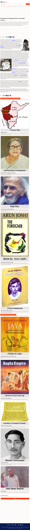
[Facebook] (15, 525)
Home (1, 6)
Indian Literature (10, 6)
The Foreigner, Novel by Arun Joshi (7, 262)
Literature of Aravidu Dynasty (6, 425)
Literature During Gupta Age (6, 398)
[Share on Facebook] (12, 37)
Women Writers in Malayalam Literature (8, 172)
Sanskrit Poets (3, 491)
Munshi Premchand (4, 462)
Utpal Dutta (13, 68)
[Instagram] (22, 525)
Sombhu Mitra (16, 60)
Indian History (5, 6)
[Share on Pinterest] (13, 37)
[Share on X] (10, 37)
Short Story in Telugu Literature (6, 310)
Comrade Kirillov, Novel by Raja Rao (7, 209)
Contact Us (8, 524)
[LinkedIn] (20, 525)
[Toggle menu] (29, 1)
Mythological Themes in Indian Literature (8, 356)
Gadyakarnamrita (4, 132)
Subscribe (15, 498)
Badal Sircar (20, 81)
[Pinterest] (19, 525)
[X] (17, 525)
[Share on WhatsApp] (6, 37)
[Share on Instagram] (8, 37)
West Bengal (13, 40)
